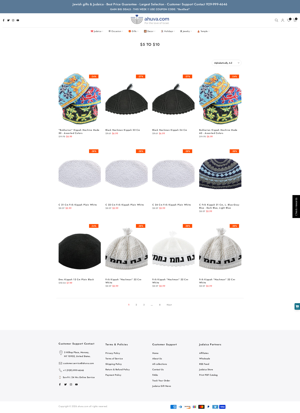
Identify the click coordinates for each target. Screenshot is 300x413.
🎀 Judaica (96, 31)
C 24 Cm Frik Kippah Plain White (171, 204)
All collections (159, 364)
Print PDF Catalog (208, 374)
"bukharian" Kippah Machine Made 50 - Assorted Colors (79, 131)
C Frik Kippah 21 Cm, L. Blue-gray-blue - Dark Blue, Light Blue (219, 206)
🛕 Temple (202, 31)
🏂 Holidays (167, 31)
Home (155, 353)
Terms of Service (114, 358)
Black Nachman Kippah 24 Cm (169, 130)
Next (169, 304)
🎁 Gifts (132, 31)
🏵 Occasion (115, 31)
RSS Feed (204, 364)
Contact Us (158, 369)
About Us (157, 358)
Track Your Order (161, 380)
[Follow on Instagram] (13, 20)
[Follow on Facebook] (3, 20)
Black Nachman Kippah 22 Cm (122, 130)
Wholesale (204, 358)
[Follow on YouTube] (18, 20)
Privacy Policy (112, 353)
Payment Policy (113, 374)
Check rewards (296, 206)
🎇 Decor (149, 31)
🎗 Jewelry (185, 31)
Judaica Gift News (161, 386)
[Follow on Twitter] (8, 20)
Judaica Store (206, 369)
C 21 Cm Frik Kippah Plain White (78, 204)
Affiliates (203, 353)
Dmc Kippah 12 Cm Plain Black (76, 279)
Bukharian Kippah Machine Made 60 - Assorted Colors (218, 131)
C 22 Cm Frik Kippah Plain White (124, 204)
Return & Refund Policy (117, 369)
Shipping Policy (113, 364)
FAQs (155, 374)
